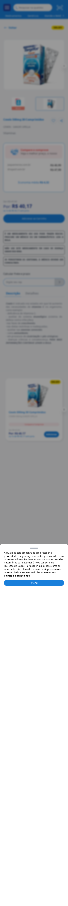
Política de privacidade (17, 575)
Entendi (34, 582)
